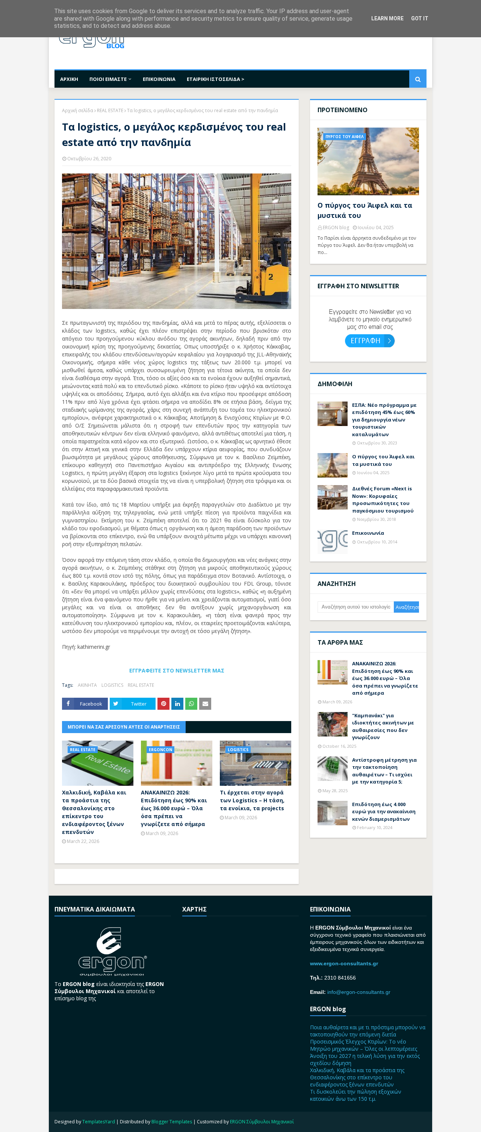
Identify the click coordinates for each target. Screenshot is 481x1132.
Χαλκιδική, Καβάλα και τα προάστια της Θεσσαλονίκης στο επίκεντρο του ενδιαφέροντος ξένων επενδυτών (94, 812)
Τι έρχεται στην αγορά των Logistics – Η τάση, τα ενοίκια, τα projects (252, 800)
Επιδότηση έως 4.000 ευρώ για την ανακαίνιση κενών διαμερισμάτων (384, 811)
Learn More (387, 18)
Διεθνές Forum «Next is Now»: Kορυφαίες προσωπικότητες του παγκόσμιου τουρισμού (383, 499)
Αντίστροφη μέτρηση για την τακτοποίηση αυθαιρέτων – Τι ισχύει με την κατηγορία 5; (384, 770)
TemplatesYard (98, 1121)
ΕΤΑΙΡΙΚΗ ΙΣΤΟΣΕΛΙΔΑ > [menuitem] (215, 79)
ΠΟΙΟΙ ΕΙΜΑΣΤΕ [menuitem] (108, 79)
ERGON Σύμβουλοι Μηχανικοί (262, 1121)
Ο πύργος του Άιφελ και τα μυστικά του (365, 210)
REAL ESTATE (110, 110)
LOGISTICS (112, 685)
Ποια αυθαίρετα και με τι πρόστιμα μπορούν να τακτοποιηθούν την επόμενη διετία (367, 1031)
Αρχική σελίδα (77, 110)
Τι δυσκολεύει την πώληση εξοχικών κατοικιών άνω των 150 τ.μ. (355, 1095)
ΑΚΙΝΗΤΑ (87, 685)
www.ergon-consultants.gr (344, 963)
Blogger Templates (171, 1121)
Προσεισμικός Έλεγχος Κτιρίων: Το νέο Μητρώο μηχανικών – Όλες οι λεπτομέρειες (363, 1045)
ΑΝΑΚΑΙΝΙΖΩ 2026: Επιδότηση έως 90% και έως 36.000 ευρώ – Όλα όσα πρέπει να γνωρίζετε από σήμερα (174, 808)
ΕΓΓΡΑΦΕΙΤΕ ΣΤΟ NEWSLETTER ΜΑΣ (176, 670)
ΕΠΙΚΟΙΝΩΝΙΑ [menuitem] (159, 79)
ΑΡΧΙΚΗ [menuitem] (69, 79)
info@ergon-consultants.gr (358, 992)
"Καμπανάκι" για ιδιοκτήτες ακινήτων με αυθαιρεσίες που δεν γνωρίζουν (383, 726)
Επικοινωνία (368, 532)
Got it (419, 18)
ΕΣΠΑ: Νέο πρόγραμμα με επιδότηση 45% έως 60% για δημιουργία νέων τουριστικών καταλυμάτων (384, 420)
